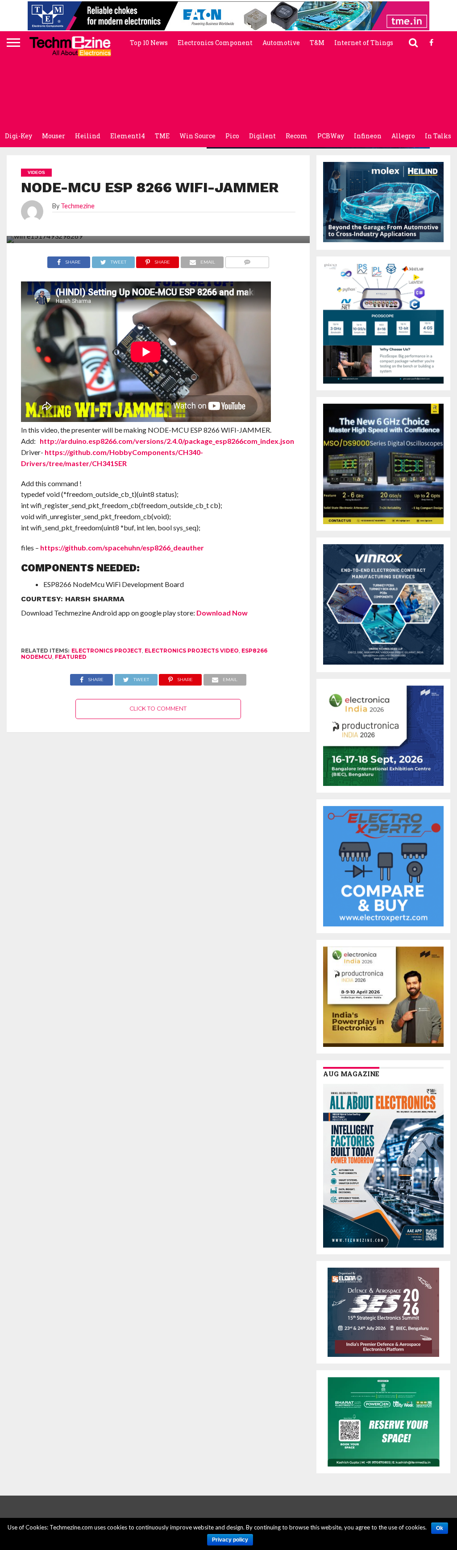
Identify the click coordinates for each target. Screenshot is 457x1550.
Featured (71, 656)
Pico (232, 136)
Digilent (262, 136)
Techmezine (78, 206)
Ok (439, 1528)
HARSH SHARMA (95, 599)
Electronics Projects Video (192, 650)
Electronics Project (106, 650)
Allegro (403, 136)
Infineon (368, 136)
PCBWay (330, 136)
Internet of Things (363, 42)
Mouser (53, 136)
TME (162, 136)
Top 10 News (149, 42)
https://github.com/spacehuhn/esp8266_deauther (122, 547)
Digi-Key (18, 136)
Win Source (197, 136)
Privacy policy (230, 1540)
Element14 (127, 136)
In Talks (438, 136)
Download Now (222, 612)
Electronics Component (215, 42)
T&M (317, 42)
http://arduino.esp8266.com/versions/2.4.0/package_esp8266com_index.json (167, 441)
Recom (296, 136)
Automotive (281, 42)
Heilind (87, 136)
